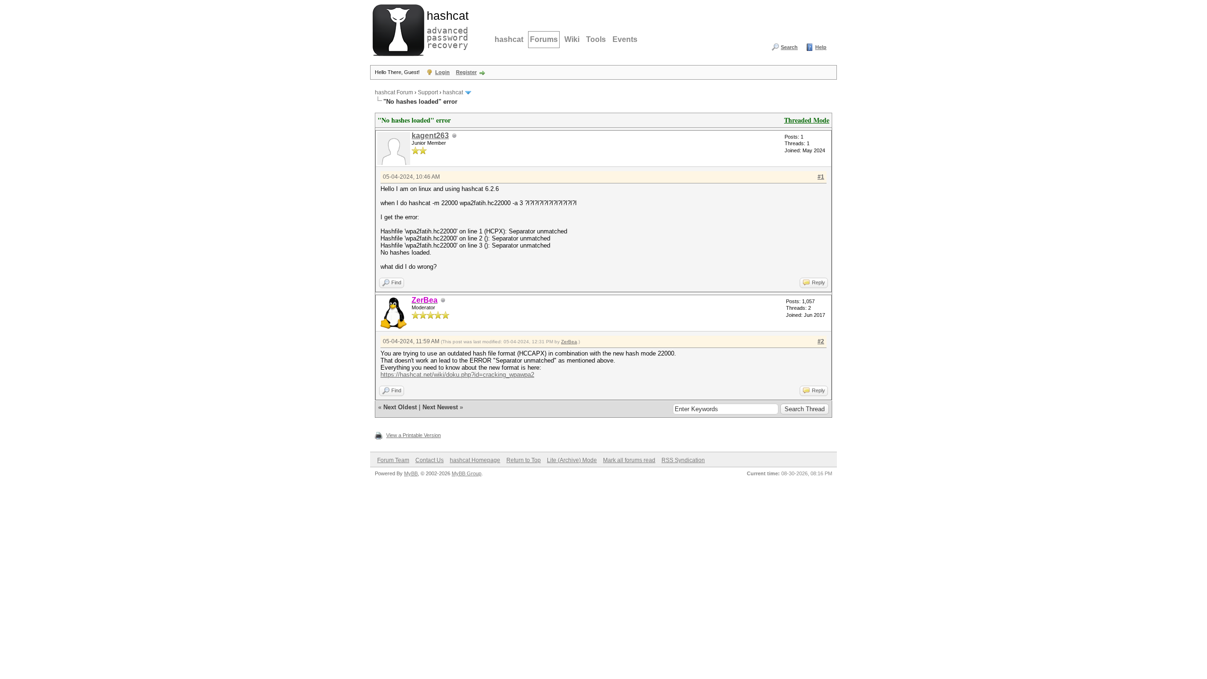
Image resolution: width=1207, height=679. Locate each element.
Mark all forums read (629, 460)
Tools (596, 39)
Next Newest (440, 407)
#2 (821, 341)
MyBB (411, 473)
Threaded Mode (806, 120)
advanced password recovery (445, 29)
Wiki (571, 39)
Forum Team (393, 460)
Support (428, 92)
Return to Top (523, 460)
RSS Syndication (683, 460)
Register (466, 72)
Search (789, 47)
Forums (544, 39)
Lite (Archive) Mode (572, 460)
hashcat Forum (394, 92)
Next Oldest (400, 407)
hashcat (509, 39)
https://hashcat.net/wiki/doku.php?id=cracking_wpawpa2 (457, 374)
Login (442, 72)
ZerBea (569, 341)
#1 (821, 177)
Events (624, 39)
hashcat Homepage (475, 460)
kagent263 (430, 136)
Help (821, 47)
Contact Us (429, 460)
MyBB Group (466, 473)
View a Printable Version (413, 435)
